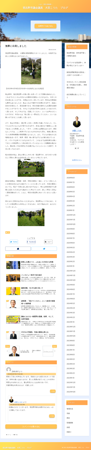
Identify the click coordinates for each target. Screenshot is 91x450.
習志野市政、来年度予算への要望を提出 (76, 54)
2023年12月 (71, 327)
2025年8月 (71, 234)
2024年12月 (71, 271)
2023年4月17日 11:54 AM (15, 374)
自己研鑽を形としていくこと (76, 96)
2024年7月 (71, 294)
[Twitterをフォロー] (44, 249)
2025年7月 (71, 238)
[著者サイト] (18, 249)
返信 (53, 391)
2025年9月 (71, 229)
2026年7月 (71, 182)
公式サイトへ (77, 160)
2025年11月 (71, 220)
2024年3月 (71, 313)
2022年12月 (71, 382)
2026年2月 (71, 206)
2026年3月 (71, 201)
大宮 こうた (18, 402)
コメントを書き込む (31, 426)
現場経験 (70, 423)
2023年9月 (71, 341)
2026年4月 (71, 196)
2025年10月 (71, 224)
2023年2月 (71, 373)
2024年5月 (71, 303)
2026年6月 (71, 187)
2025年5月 (71, 247)
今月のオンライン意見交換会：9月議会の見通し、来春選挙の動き (77, 85)
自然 (68, 427)
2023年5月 (71, 359)
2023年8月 (71, 345)
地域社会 (70, 409)
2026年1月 (70, 210)
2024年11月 (71, 275)
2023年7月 (71, 350)
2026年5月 (71, 192)
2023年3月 (71, 368)
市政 (8, 232)
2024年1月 (71, 322)
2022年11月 (71, 387)
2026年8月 (71, 178)
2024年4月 (71, 308)
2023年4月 (71, 364)
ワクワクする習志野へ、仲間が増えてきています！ (76, 64)
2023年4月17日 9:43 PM (17, 404)
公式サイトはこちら (45, 26)
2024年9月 (71, 285)
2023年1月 (70, 378)
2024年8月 (71, 289)
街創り (69, 432)
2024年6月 (71, 299)
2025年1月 (70, 266)
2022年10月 (71, 392)
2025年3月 (71, 257)
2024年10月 (71, 280)
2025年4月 (71, 252)
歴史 (68, 418)
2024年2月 (71, 317)
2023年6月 (71, 354)
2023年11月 (71, 331)
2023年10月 (71, 336)
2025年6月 (71, 243)
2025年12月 (71, 215)
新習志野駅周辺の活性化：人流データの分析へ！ (76, 73)
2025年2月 (71, 261)
